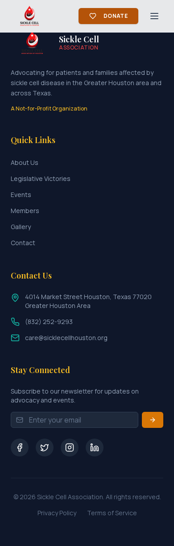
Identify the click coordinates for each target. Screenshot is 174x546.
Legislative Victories (40, 178)
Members (25, 210)
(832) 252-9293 (49, 321)
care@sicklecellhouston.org (66, 337)
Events (21, 194)
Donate (116, 16)
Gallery (21, 226)
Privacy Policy (56, 513)
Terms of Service (112, 513)
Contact (23, 242)
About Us (24, 162)
